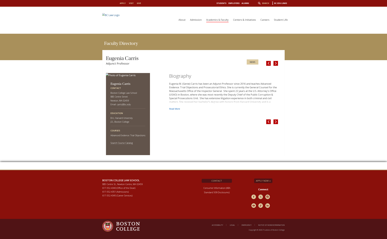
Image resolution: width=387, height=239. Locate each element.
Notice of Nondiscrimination (271, 225)
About (182, 19)
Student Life (281, 19)
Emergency (247, 225)
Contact (216, 180)
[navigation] (231, 14)
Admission (196, 19)
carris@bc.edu (124, 104)
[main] (193, 102)
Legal (232, 225)
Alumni (245, 3)
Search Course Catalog (122, 142)
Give (139, 3)
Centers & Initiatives (244, 19)
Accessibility (217, 225)
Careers (264, 19)
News (252, 62)
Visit (131, 3)
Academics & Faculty (217, 19)
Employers (233, 3)
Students (221, 3)
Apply (123, 3)
